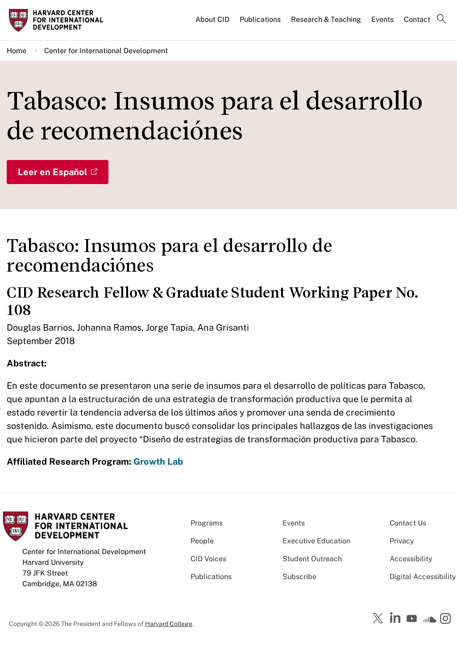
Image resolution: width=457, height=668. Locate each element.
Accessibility (411, 559)
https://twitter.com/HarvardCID (379, 619)
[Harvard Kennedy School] (59, 20)
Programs (207, 523)
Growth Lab (158, 461)
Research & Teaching (326, 19)
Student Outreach (312, 559)
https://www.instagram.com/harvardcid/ (446, 619)
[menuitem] (213, 23)
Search (441, 19)
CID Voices (208, 559)
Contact (417, 19)
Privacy (402, 541)
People (202, 541)
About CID (212, 19)
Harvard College (168, 623)
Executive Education (316, 541)
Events (382, 19)
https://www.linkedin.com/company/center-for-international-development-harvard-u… (396, 617)
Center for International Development (106, 50)
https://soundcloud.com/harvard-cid (429, 621)
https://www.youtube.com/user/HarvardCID (413, 618)
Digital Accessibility (423, 576)
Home (16, 50)
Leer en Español (52, 172)
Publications (260, 19)
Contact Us (408, 523)
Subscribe (299, 576)
